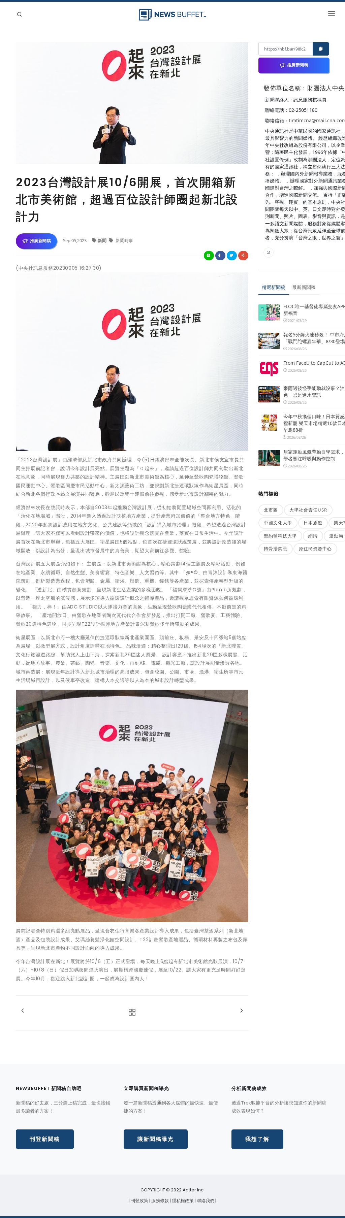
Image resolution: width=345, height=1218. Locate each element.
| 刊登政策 (139, 1200)
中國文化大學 (278, 523)
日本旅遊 (313, 523)
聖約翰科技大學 (280, 536)
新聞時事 (124, 240)
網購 (313, 536)
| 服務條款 (159, 1200)
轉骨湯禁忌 (275, 549)
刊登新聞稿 (45, 1139)
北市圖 (271, 510)
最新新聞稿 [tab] (304, 287)
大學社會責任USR (308, 510)
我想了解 (257, 1139)
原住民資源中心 (315, 549)
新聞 (102, 240)
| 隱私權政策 (182, 1200)
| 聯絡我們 (205, 1200)
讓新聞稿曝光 (155, 1139)
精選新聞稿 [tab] (273, 287)
